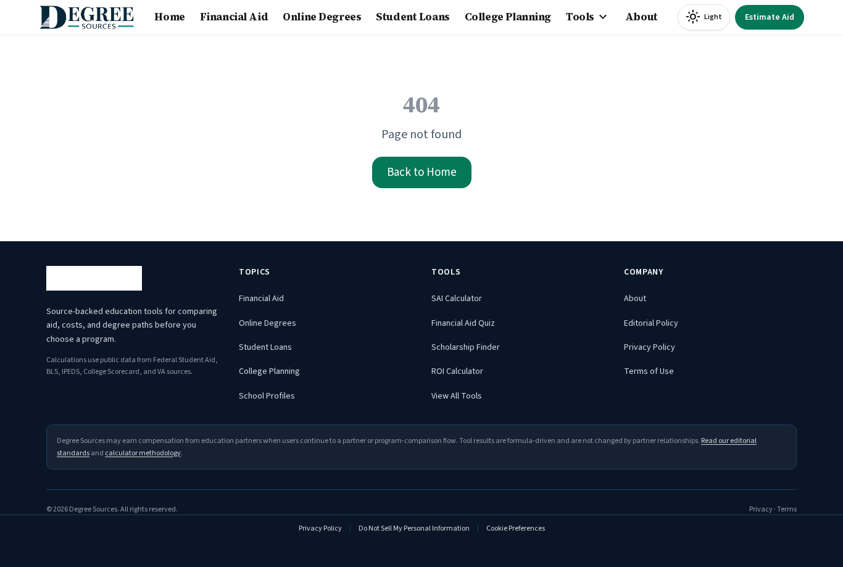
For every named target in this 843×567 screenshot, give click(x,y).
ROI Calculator (457, 371)
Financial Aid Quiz (463, 323)
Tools (588, 17)
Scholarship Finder (465, 347)
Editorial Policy (651, 323)
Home (169, 16)
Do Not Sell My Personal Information (414, 528)
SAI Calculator (456, 298)
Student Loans (412, 16)
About (641, 16)
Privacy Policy (649, 347)
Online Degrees (322, 16)
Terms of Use (649, 371)
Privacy (761, 509)
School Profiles (267, 396)
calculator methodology (143, 453)
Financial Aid (234, 16)
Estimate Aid (769, 17)
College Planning (508, 16)
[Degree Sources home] (87, 17)
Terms (787, 509)
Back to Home (422, 172)
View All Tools (456, 396)
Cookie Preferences (515, 528)
